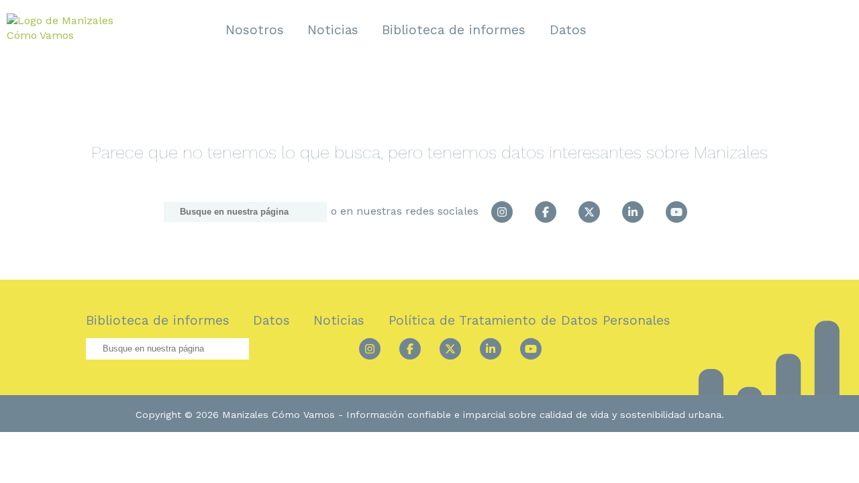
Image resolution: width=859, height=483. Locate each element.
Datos (568, 30)
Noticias (332, 30)
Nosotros (254, 30)
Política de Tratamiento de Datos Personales (529, 320)
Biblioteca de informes (453, 30)
